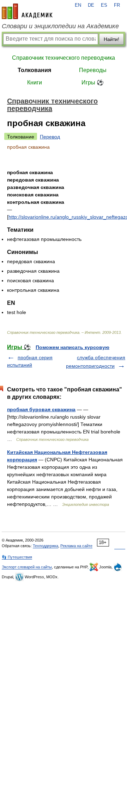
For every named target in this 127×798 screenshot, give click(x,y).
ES (104, 5)
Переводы (93, 70)
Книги (34, 82)
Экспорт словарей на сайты (27, 567)
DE (91, 5)
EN (78, 5)
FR (117, 5)
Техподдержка (45, 546)
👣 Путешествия (17, 557)
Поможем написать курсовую (72, 347)
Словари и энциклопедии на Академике (60, 26)
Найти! (111, 39)
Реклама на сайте (76, 546)
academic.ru (27, 11)
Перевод (50, 137)
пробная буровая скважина (41, 409)
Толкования (34, 70)
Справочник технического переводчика (63, 58)
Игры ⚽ (92, 82)
